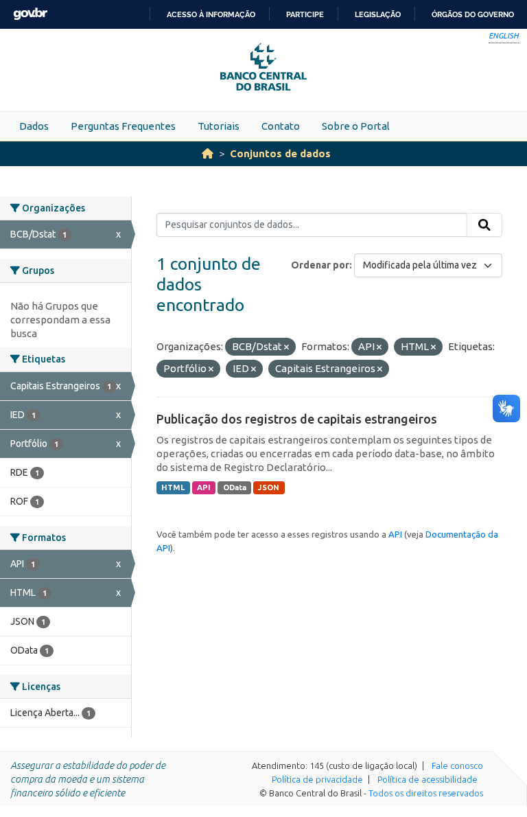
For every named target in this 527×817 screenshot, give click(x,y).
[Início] (207, 153)
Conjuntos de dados (280, 153)
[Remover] (286, 347)
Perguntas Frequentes (123, 126)
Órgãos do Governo (473, 14)
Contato (280, 126)
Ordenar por (320, 265)
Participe (305, 14)
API (204, 487)
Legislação (378, 14)
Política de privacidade (317, 779)
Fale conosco (457, 765)
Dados (34, 126)
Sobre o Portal (356, 126)
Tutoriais (218, 126)
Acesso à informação (211, 14)
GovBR (30, 14)
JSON (268, 487)
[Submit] (484, 225)
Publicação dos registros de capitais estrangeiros (296, 419)
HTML (173, 487)
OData (234, 487)
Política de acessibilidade (427, 779)
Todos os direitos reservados (425, 793)
